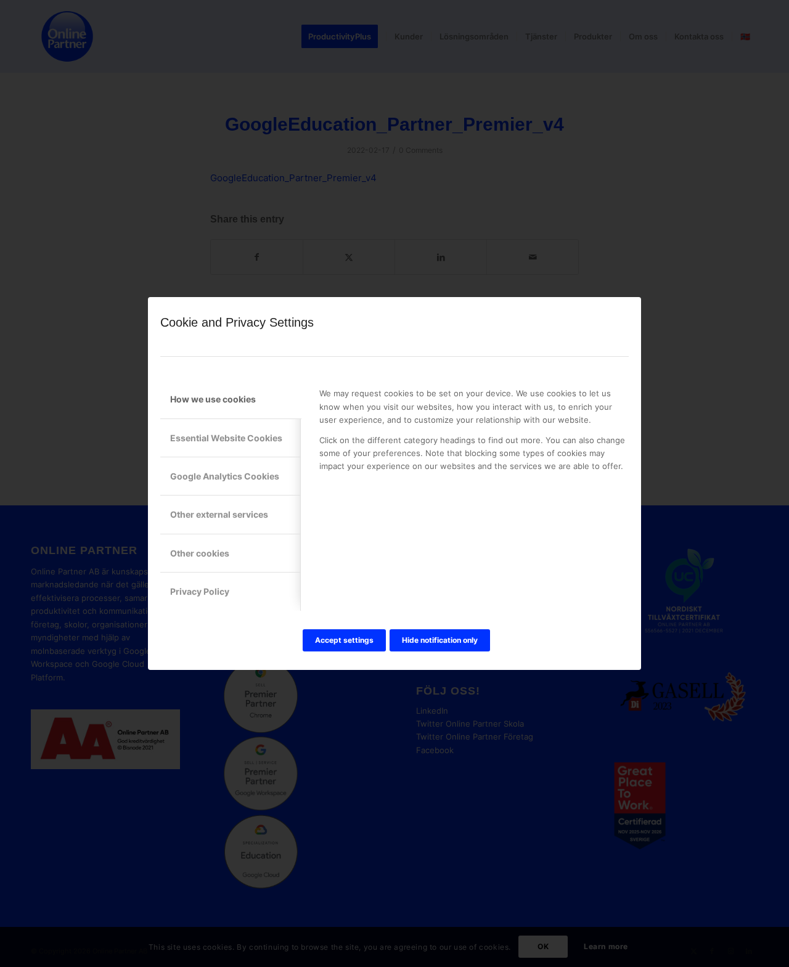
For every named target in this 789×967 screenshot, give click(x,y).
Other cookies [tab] (199, 553)
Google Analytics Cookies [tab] (224, 476)
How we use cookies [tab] (213, 399)
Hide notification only (440, 640)
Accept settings (344, 640)
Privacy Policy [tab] (199, 591)
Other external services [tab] (219, 514)
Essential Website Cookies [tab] (226, 438)
